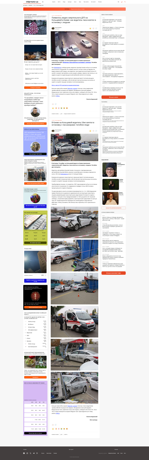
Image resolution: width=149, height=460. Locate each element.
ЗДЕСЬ (58, 96)
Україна (53, 1)
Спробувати (35, 377)
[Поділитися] (93, 28)
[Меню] (43, 2)
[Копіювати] (96, 28)
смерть (65, 434)
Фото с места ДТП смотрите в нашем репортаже (65, 85)
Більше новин (113, 97)
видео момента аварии (69, 113)
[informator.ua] (32, 2)
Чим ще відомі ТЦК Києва (35, 154)
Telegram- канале (72, 88)
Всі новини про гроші (35, 242)
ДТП (61, 113)
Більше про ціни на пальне (35, 433)
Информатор (57, 67)
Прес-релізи (86, 1)
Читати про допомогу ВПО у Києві (35, 183)
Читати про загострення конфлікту (35, 123)
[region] (35, 278)
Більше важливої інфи (113, 273)
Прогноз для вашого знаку (35, 307)
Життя (59, 1)
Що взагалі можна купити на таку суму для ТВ (35, 206)
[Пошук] (125, 2)
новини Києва (55, 113)
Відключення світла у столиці (77, 9)
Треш (80, 1)
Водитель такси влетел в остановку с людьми (77, 62)
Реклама (100, 1)
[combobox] (44, 275)
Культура (69, 1)
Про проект (93, 1)
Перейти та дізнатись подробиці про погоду (35, 280)
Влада (64, 1)
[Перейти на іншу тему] (121, 2)
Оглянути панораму (35, 87)
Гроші (75, 1)
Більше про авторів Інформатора (113, 208)
